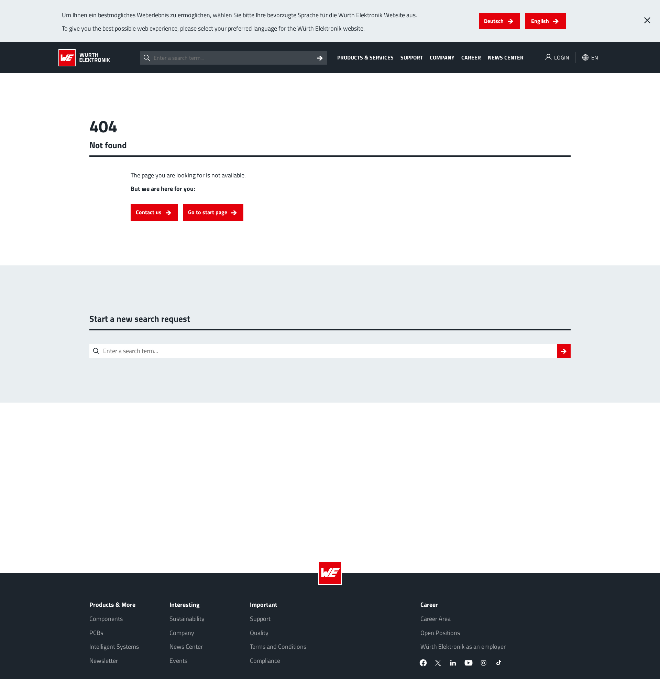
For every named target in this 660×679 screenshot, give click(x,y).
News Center (506, 57)
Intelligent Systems (114, 646)
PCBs (96, 632)
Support (411, 57)
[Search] (320, 58)
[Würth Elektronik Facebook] (423, 662)
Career (471, 57)
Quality (259, 632)
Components (106, 618)
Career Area (435, 618)
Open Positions (440, 632)
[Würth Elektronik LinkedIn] (453, 662)
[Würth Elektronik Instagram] (483, 662)
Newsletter (103, 660)
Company (442, 57)
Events (178, 660)
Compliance (265, 660)
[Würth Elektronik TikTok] (498, 662)
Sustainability (187, 618)
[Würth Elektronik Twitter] (438, 662)
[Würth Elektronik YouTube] (468, 662)
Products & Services (365, 57)
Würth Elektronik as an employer (463, 646)
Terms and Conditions (278, 646)
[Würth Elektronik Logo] (84, 57)
